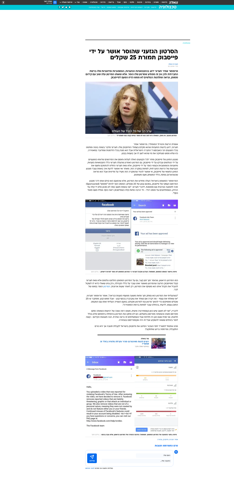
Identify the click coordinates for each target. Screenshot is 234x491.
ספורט (156, 2)
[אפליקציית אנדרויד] (69, 7)
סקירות (147, 7)
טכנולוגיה (94, 2)
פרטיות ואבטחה (123, 7)
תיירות (103, 2)
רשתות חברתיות (137, 7)
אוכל (119, 2)
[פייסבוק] (59, 7)
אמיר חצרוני (173, 439)
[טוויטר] (62, 7)
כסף (125, 2)
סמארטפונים (111, 7)
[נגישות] (3, 2)
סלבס (132, 2)
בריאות (111, 2)
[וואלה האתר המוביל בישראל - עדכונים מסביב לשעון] (173, 2)
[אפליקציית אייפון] (66, 7)
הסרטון (106, 286)
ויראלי (103, 7)
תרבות (139, 2)
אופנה (85, 2)
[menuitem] (163, 2)
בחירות (148, 2)
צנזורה (159, 439)
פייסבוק (165, 439)
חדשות (164, 2)
